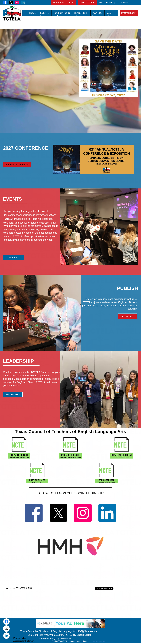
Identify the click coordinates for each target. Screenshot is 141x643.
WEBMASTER (61, 641)
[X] (11, 2)
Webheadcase (65, 638)
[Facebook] (5, 2)
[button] (44, 13)
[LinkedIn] (23, 2)
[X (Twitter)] (6, 628)
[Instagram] (17, 2)
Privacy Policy (19, 638)
